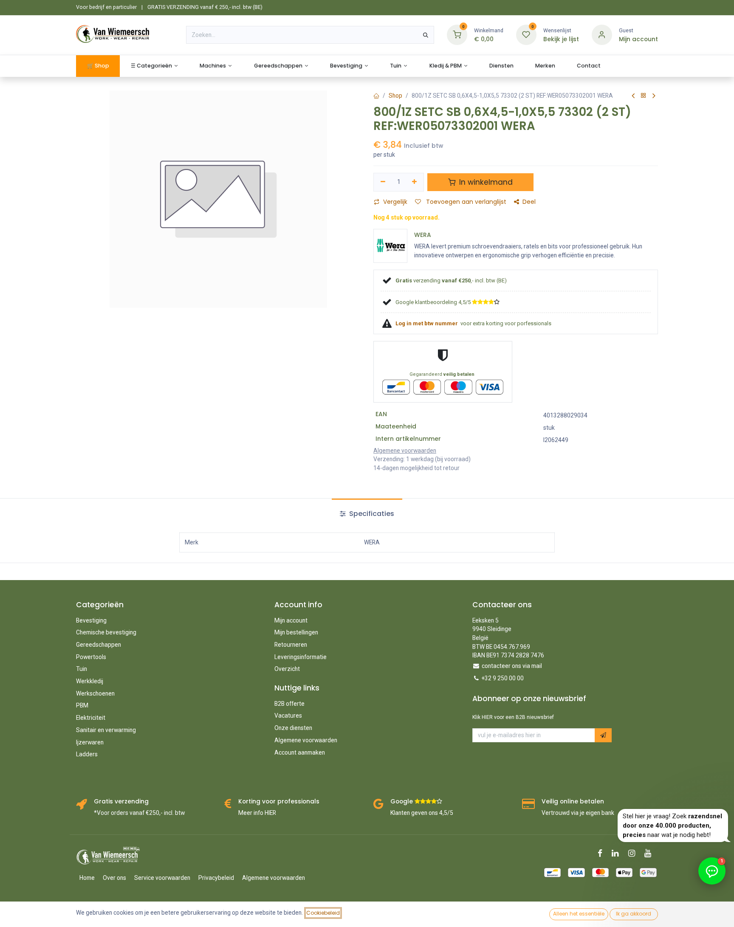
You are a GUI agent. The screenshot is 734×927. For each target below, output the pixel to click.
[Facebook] (603, 853)
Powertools (91, 657)
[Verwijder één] (383, 182)
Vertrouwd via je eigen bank (578, 812)
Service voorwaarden (162, 877)
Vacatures (288, 715)
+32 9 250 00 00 (503, 678)
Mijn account (291, 620)
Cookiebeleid (323, 912)
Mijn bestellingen (296, 632)
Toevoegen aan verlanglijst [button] (465, 202)
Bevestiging (91, 620)
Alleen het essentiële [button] (578, 913)
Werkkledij (89, 681)
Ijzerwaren (90, 742)
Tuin (81, 668)
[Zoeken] (426, 34)
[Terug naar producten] (643, 95)
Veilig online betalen (573, 801)
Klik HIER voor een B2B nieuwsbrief (513, 717)
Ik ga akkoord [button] (633, 913)
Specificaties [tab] (370, 513)
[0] (457, 34)
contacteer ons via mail (512, 665)
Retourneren (290, 644)
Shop (395, 95)
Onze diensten (293, 727)
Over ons (114, 877)
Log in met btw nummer (427, 323)
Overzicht (287, 668)
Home (87, 877)
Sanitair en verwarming (106, 730)
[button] (603, 735)
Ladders (87, 754)
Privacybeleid (216, 877)
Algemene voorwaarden (305, 740)
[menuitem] (98, 66)
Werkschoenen (95, 693)
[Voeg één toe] (415, 182)
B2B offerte (289, 703)
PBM (82, 705)
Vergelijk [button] (395, 202)
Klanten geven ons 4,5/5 (421, 812)
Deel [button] (529, 202)
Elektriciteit (90, 717)
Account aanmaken (299, 752)
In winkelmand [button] (485, 182)
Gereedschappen (98, 644)
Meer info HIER (257, 812)
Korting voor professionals (278, 801)
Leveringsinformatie (300, 657)
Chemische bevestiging (106, 632)
